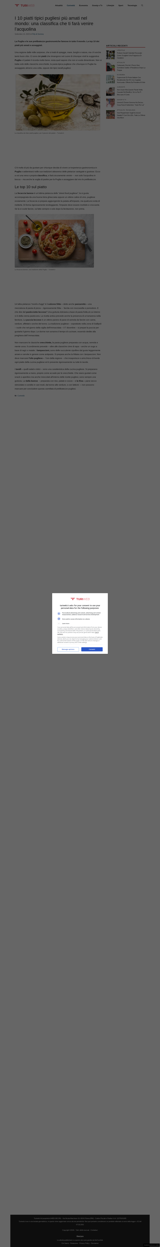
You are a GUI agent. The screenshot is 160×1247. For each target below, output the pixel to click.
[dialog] (80, 623)
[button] (80, 623)
